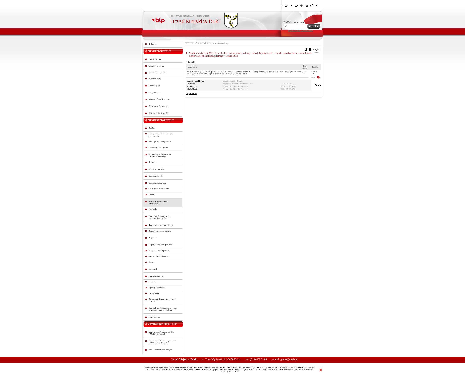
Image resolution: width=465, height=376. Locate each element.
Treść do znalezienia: (294, 22)
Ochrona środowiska (157, 183)
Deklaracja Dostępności (158, 113)
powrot (313, 77)
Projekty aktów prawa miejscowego (159, 202)
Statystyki (153, 269)
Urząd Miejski (154, 92)
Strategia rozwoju (156, 276)
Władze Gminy (155, 79)
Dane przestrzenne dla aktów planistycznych (161, 135)
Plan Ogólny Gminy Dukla (160, 142)
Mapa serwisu (154, 317)
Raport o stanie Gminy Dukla (161, 225)
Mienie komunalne (156, 169)
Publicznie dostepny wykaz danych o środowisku (160, 217)
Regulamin (153, 238)
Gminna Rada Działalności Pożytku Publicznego (160, 155)
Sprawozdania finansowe (159, 256)
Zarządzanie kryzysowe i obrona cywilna (162, 300)
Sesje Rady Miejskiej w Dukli (161, 245)
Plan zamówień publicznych (160, 350)
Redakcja (152, 44)
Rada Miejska (154, 86)
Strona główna (155, 59)
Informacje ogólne (156, 66)
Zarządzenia (154, 293)
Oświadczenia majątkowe (159, 189)
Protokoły (153, 209)
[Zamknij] (320, 370)
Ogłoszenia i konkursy (158, 106)
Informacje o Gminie (157, 73)
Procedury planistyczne (158, 147)
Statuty (151, 262)
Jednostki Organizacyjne (159, 99)
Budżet (151, 128)
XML (317, 53)
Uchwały (152, 282)
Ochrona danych (156, 176)
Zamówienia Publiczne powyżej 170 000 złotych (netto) (162, 342)
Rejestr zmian (191, 94)
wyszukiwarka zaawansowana (300, 30)
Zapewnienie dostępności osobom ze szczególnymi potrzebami (163, 309)
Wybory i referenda (157, 288)
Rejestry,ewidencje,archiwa (160, 231)
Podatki (152, 195)
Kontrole (152, 162)
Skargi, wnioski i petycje (159, 251)
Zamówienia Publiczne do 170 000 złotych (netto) (161, 333)
